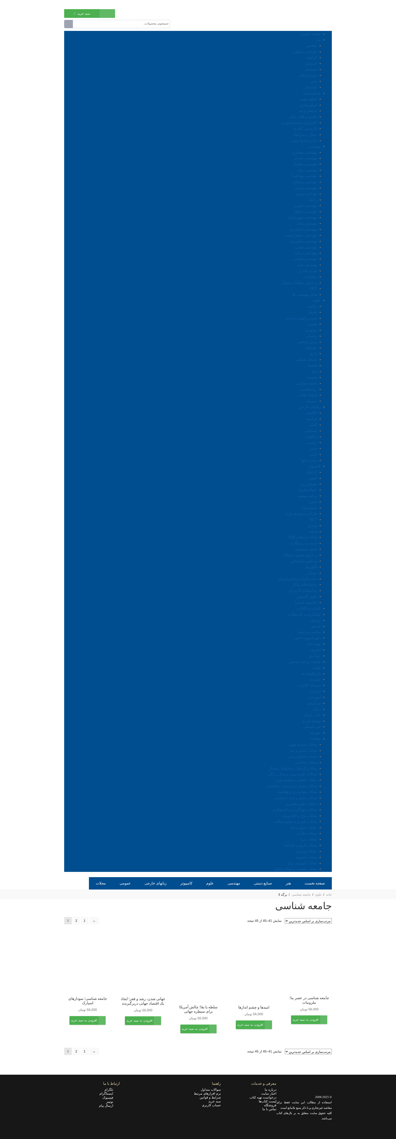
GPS (313, 288)
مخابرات (310, 277)
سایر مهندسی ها (305, 294)
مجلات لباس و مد (304, 750)
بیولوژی (311, 330)
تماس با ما (269, 1109)
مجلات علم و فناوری (301, 804)
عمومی (311, 401)
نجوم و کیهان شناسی (301, 318)
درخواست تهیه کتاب (263, 1097)
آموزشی (314, 697)
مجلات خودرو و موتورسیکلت (295, 821)
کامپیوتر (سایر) (306, 602)
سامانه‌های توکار (304, 584)
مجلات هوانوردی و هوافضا (297, 792)
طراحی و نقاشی (304, 52)
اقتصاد (312, 365)
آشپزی (316, 650)
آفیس (313, 478)
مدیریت (315, 679)
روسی (312, 442)
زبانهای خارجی (310, 407)
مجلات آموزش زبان (302, 863)
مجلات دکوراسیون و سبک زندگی (292, 774)
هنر (318, 40)
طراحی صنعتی (306, 194)
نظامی (316, 668)
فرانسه (311, 419)
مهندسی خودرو (305, 205)
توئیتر (111, 1102)
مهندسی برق (307, 170)
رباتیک (312, 200)
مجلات (316, 738)
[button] (306, 1023)
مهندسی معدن (306, 247)
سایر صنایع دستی (304, 140)
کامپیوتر (315, 466)
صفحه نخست (310, 34)
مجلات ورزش (306, 851)
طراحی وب (308, 484)
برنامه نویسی (307, 496)
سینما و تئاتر (308, 75)
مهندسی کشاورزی (303, 229)
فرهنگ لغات (308, 395)
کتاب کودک (312, 715)
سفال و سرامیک (304, 134)
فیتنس (316, 626)
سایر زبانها (309, 460)
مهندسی (314, 146)
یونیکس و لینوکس (303, 561)
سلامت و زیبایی (309, 632)
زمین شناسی (307, 342)
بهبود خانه (313, 644)
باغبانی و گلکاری (308, 608)
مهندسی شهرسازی (302, 217)
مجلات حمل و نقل (303, 827)
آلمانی (312, 425)
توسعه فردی (311, 721)
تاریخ (313, 353)
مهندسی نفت (307, 223)
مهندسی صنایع (306, 211)
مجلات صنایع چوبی (303, 744)
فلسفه (312, 377)
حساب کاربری (211, 1105)
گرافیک (311, 58)
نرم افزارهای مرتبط (207, 1093)
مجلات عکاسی (306, 762)
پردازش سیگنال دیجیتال (299, 283)
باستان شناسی (306, 359)
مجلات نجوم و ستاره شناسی (295, 798)
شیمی (312, 324)
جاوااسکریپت (307, 490)
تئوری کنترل (308, 271)
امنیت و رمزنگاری (303, 543)
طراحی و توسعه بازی (301, 513)
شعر (313, 81)
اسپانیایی (310, 431)
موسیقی (310, 69)
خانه (329, 894)
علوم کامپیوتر (307, 596)
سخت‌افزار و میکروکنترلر (297, 579)
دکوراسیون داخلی (307, 638)
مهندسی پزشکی (305, 182)
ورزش (316, 620)
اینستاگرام (107, 1093)
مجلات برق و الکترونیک (299, 816)
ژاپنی (313, 454)
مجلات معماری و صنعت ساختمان (291, 786)
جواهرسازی (308, 105)
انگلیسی (311, 413)
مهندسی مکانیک (305, 164)
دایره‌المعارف (311, 673)
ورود (88, 4)
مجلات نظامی (306, 833)
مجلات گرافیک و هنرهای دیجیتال (293, 768)
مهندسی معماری (304, 152)
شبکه (313, 531)
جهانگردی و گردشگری (304, 614)
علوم (317, 300)
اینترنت (315, 691)
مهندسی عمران (305, 158)
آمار (314, 371)
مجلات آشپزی (306, 857)
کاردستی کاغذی (305, 128)
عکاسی (311, 46)
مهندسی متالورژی (303, 241)
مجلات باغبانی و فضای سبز (296, 780)
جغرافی (311, 348)
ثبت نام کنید (72, 4)
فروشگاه (270, 1105)
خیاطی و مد (308, 111)
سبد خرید (214, 1101)
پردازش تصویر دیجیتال (300, 555)
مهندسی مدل (307, 265)
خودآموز (314, 656)
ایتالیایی (311, 437)
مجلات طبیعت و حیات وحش (295, 869)
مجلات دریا (309, 839)
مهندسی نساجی (305, 259)
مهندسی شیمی (305, 188)
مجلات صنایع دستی (302, 756)
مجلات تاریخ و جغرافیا (300, 845)
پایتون (312, 502)
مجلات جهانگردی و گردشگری (294, 810)
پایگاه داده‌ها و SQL (302, 537)
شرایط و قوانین (210, 1097)
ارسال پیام (107, 1105)
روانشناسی (308, 389)
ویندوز (312, 525)
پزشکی (311, 336)
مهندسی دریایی (305, 253)
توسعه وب (309, 508)
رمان (317, 709)
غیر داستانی (312, 727)
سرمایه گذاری (310, 685)
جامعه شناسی (306, 383)
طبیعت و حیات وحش (305, 662)
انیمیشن (311, 63)
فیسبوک (109, 1097)
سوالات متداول (211, 1089)
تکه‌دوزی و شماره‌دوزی (299, 123)
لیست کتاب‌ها (267, 1101)
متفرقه (315, 733)
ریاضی (312, 306)
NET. (313, 519)
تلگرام (110, 1089)
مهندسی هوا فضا (304, 176)
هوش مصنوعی (305, 549)
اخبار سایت (268, 1093)
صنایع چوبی (308, 99)
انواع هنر (310, 87)
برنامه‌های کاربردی (303, 590)
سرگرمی (314, 703)
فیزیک (312, 312)
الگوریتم (311, 567)
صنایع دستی (312, 93)
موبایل (312, 573)
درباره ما (270, 1089)
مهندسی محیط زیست (300, 235)
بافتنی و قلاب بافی (303, 117)
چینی (313, 448)
